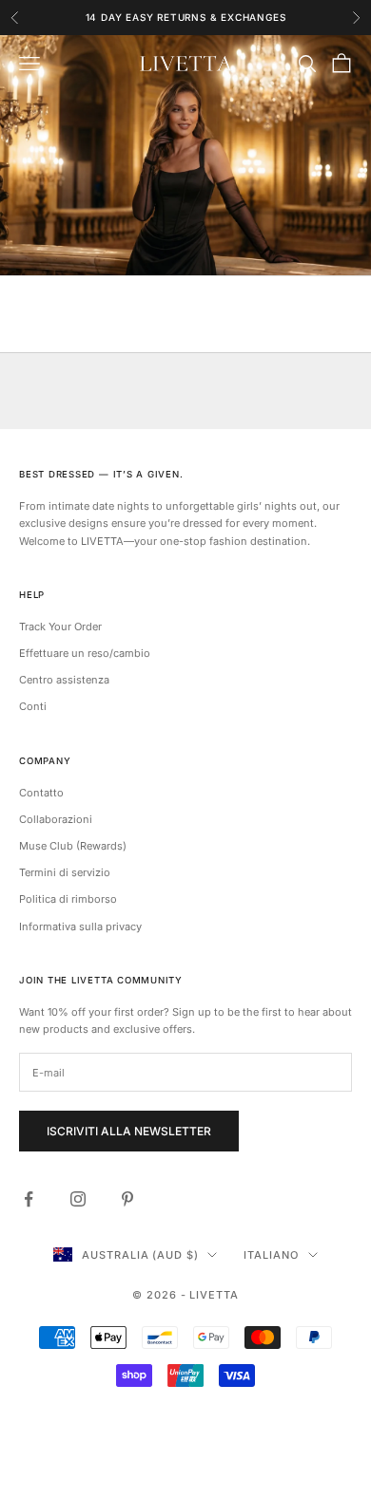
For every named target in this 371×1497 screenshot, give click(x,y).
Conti (33, 706)
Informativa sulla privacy (80, 926)
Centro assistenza (64, 679)
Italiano (271, 1255)
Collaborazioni (55, 819)
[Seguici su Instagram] (78, 1198)
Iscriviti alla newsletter (129, 1131)
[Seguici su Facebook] (28, 1198)
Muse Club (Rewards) (73, 845)
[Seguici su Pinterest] (127, 1198)
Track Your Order (60, 626)
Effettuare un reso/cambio (84, 653)
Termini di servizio (64, 872)
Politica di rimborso (68, 899)
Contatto (41, 792)
